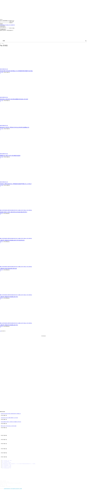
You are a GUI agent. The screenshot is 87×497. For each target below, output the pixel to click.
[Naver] (6, 493)
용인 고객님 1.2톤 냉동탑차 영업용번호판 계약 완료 (9, 437)
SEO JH (1, 213)
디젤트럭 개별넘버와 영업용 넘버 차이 (9, 296)
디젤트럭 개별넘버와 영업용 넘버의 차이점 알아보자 (12, 240)
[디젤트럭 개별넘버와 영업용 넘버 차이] (22, 284)
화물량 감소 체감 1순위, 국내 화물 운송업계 (10, 155)
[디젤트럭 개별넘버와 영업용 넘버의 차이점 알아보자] (22, 228)
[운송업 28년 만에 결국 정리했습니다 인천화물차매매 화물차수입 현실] (22, 58)
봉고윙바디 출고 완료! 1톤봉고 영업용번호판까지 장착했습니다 (11, 413)
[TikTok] (9, 493)
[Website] (11, 493)
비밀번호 (11, 22)
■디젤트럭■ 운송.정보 (4, 97)
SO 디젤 (1, 100)
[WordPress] (14, 493)
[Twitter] (83, 31)
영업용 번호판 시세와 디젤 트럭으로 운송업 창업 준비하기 (13, 212)
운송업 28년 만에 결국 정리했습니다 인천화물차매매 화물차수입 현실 (16, 70)
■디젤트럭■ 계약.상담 (4, 125)
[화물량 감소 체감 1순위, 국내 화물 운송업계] (22, 143)
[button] (86, 41)
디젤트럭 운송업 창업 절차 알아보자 (8, 268)
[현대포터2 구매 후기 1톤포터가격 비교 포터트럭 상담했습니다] (22, 115)
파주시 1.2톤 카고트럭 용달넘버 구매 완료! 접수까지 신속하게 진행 (11, 433)
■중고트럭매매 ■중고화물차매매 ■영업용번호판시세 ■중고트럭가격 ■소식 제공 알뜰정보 (16, 210)
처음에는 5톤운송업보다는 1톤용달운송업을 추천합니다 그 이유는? (16, 183)
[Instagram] (82, 31)
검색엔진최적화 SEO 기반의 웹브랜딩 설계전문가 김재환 (13, 488)
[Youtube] (86, 31)
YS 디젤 (1, 72)
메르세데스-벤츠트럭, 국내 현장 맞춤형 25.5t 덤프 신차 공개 (14, 99)
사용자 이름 (11, 21)
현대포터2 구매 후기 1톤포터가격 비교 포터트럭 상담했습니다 (14, 127)
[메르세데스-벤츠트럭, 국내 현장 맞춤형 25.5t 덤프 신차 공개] (22, 87)
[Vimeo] (85, 31)
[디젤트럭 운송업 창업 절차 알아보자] (22, 256)
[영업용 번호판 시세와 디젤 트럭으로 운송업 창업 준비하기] (22, 199)
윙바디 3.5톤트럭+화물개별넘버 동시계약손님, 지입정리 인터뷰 (11, 455)
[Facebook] (80, 31)
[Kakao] (4, 493)
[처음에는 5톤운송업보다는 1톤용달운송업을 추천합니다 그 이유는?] (22, 171)
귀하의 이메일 (11, 28)
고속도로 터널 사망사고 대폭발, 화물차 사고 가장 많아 (9, 417)
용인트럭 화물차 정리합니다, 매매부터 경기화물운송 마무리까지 (11, 421)
